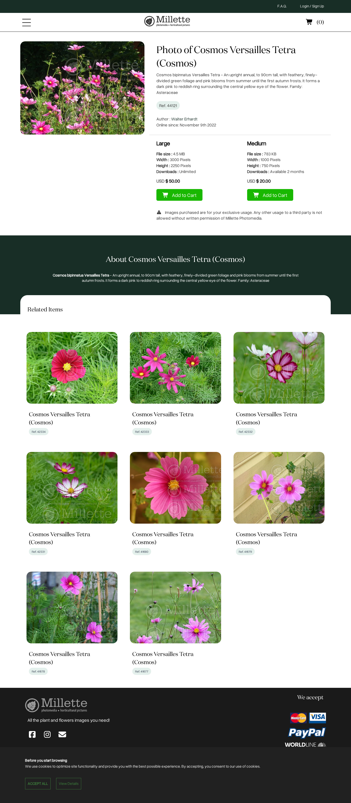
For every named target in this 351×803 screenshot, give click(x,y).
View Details (69, 783)
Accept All (38, 783)
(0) (319, 22)
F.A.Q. (282, 6)
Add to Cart (184, 194)
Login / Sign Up (312, 6)
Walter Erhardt (184, 119)
